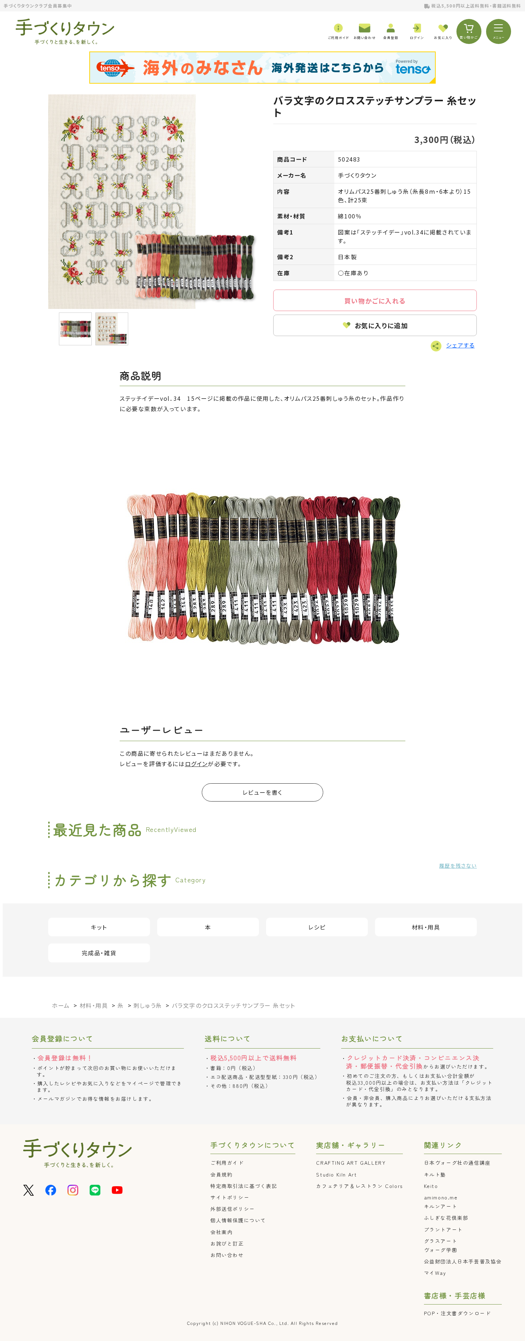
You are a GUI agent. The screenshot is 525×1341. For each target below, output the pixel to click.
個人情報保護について (238, 1220)
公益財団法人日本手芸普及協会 (463, 1261)
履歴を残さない (458, 865)
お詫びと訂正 (227, 1243)
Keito (431, 1185)
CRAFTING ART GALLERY (351, 1162)
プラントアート (443, 1229)
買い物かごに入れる (375, 300)
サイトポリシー (229, 1197)
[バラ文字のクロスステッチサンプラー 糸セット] (155, 201)
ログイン (196, 763)
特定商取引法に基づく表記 (243, 1185)
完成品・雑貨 (99, 952)
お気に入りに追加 (381, 325)
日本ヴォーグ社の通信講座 (457, 1162)
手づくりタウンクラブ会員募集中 (38, 6)
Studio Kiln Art (336, 1174)
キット (99, 927)
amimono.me (441, 1197)
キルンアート (441, 1206)
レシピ (317, 927)
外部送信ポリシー (232, 1208)
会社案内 (221, 1232)
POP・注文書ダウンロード (457, 1313)
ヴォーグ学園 (441, 1249)
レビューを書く (262, 792)
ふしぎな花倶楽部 (446, 1217)
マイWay (435, 1272)
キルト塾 (435, 1174)
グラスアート (441, 1240)
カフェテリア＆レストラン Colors (359, 1185)
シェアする (460, 345)
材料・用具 (426, 927)
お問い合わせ (227, 1254)
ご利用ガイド (227, 1162)
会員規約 (221, 1174)
